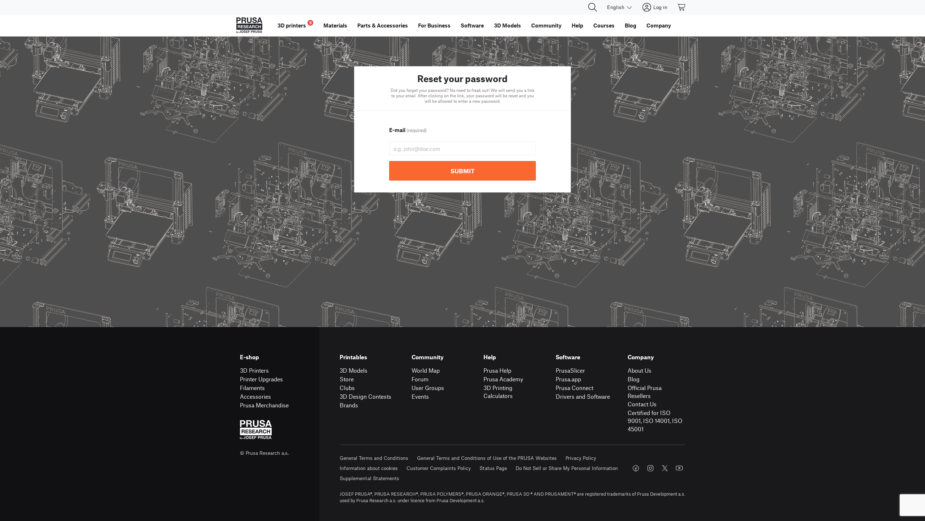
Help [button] (577, 25)
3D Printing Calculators (498, 391)
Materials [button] (335, 25)
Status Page (493, 468)
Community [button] (546, 25)
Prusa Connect (574, 387)
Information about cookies (369, 468)
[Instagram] (650, 468)
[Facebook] (636, 468)
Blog (634, 379)
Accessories (255, 396)
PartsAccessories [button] (382, 25)
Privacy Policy (580, 458)
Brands (349, 405)
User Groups (428, 387)
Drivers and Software (583, 396)
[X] (665, 468)
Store (347, 379)
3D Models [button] (507, 25)
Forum (420, 379)
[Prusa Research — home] (249, 25)
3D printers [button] (295, 24)
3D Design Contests (365, 396)
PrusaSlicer (570, 370)
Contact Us (642, 404)
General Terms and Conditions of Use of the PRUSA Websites (487, 458)
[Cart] (682, 7)
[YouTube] (679, 468)
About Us (639, 370)
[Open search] (592, 7)
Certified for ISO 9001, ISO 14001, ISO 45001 (655, 420)
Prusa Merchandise (264, 405)
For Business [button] (434, 25)
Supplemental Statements (369, 478)
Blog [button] (630, 25)
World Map (426, 370)
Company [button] (658, 25)
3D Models (353, 370)
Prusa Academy (503, 379)
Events (420, 396)
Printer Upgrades (261, 379)
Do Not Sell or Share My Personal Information (567, 468)
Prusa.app (568, 379)
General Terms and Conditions (374, 458)
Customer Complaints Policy (438, 468)
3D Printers (254, 370)
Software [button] (472, 25)
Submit (463, 170)
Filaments (252, 387)
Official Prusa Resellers (645, 391)
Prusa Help (497, 370)
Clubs (347, 387)
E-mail (408, 130)
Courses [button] (604, 25)
